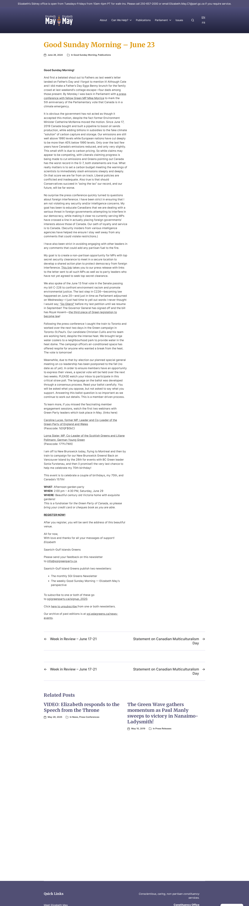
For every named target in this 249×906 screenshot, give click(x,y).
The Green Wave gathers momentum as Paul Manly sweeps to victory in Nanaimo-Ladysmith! (162, 713)
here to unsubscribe (64, 606)
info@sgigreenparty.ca (62, 561)
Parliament (161, 20)
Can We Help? (119, 20)
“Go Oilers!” (67, 304)
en (203, 17)
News (75, 717)
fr (203, 22)
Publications (143, 20)
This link (66, 267)
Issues (179, 20)
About (103, 20)
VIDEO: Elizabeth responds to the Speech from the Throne (81, 707)
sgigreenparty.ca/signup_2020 (67, 599)
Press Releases (163, 728)
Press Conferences (89, 717)
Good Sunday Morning (85, 55)
